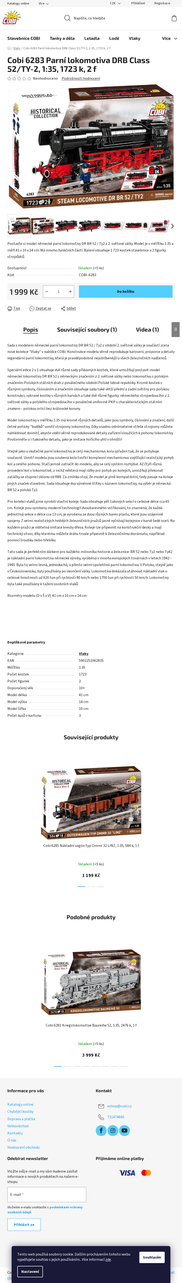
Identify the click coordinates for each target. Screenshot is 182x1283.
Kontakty (15, 1133)
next (171, 824)
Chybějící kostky (20, 1111)
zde (108, 1259)
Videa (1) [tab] (147, 329)
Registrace (162, 3)
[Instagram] (112, 1130)
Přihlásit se (24, 1224)
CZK (113, 3)
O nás (11, 1140)
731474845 (115, 1117)
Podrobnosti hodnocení (81, 78)
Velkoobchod (17, 1126)
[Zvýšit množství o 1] (70, 291)
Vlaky (83, 653)
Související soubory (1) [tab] (87, 329)
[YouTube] (124, 1130)
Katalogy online (18, 3)
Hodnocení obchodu (23, 1147)
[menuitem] (24, 38)
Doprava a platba (21, 1119)
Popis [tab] (30, 329)
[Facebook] (101, 1130)
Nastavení (30, 1271)
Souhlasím (152, 1257)
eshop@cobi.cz (119, 1106)
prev (11, 824)
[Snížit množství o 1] (46, 291)
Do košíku (125, 291)
